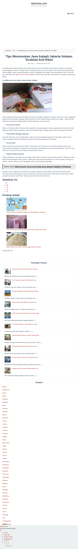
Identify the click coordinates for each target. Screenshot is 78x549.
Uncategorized (6, 521)
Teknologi (5, 515)
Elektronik (5, 418)
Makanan (5, 480)
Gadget (4, 437)
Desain (4, 415)
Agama (4, 387)
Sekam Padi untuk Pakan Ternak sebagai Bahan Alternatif (23, 247)
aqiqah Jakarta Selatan (22, 74)
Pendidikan (5, 496)
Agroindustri (5, 390)
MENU (72, 13)
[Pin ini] (7, 187)
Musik (4, 487)
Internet (4, 458)
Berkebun (5, 399)
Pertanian (5, 499)
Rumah (4, 508)
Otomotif (5, 493)
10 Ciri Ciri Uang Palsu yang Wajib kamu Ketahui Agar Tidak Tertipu (26, 229)
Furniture (5, 430)
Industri (4, 452)
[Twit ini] (7, 185)
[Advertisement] (39, 33)
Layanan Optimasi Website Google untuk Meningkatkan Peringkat (25, 212)
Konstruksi (5, 474)
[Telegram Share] (7, 189)
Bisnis (4, 405)
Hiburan (4, 449)
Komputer (5, 471)
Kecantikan (5, 461)
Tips (12, 250)
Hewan (4, 446)
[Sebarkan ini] (6, 183)
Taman (4, 511)
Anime (4, 393)
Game (4, 440)
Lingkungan (5, 477)
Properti (4, 505)
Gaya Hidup (5, 443)
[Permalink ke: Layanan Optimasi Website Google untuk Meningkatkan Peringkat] (16, 204)
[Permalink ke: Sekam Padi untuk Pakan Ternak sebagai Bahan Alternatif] (16, 239)
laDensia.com (39, 3)
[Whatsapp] (7, 192)
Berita (4, 396)
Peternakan (5, 502)
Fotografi (5, 427)
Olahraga (5, 490)
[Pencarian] (6, 542)
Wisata (4, 524)
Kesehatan (5, 468)
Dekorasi (5, 408)
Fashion (4, 421)
